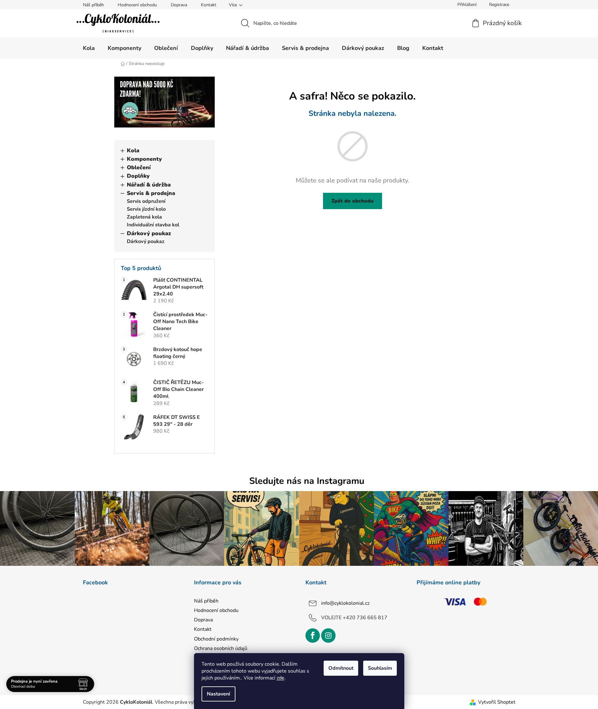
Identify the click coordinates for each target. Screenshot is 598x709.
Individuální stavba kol (153, 224)
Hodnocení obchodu (137, 5)
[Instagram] (328, 635)
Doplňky (138, 176)
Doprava (179, 5)
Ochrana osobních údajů (220, 648)
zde (280, 677)
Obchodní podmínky (216, 639)
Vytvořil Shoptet (496, 702)
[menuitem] (89, 48)
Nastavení (218, 693)
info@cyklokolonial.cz (345, 603)
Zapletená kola (144, 217)
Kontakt (208, 5)
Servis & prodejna (151, 193)
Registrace (499, 5)
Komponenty (144, 159)
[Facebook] (312, 635)
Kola (133, 150)
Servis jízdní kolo (146, 209)
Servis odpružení (146, 201)
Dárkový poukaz (149, 233)
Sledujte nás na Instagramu (306, 481)
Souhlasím (380, 668)
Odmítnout (340, 668)
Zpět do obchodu (352, 201)
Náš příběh (93, 5)
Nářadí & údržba (149, 184)
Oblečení (139, 167)
